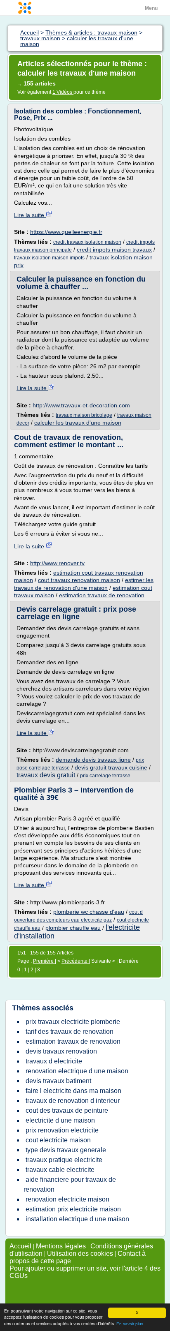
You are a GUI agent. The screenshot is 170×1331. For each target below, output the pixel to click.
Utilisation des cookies (80, 1253)
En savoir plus (129, 1324)
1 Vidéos (62, 92)
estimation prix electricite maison (73, 1209)
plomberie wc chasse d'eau (88, 911)
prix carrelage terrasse (105, 776)
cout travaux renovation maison (79, 580)
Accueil (20, 1246)
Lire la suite (30, 215)
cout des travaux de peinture (67, 1110)
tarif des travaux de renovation (69, 1031)
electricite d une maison (60, 1120)
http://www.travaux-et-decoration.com (81, 405)
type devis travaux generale (66, 1149)
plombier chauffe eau (73, 927)
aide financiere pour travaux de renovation (70, 1184)
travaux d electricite (54, 1061)
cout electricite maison (58, 1140)
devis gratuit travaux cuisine (111, 767)
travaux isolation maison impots (49, 258)
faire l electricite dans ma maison (73, 1090)
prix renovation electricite (62, 1130)
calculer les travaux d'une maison (77, 422)
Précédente (75, 961)
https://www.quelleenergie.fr (66, 232)
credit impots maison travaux (114, 249)
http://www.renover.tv (57, 563)
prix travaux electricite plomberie (73, 1021)
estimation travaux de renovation (101, 595)
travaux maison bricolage (84, 415)
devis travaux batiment (58, 1080)
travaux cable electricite (60, 1169)
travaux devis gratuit (46, 775)
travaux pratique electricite (64, 1159)
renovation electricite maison (67, 1199)
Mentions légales (61, 1246)
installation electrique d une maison (77, 1218)
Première (44, 961)
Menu (151, 8)
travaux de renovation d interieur (73, 1100)
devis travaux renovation (61, 1051)
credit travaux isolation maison (87, 242)
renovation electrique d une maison (77, 1071)
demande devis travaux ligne (93, 759)
